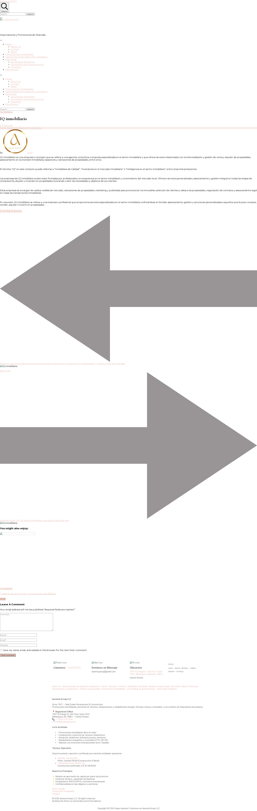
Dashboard (133, 686)
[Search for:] (13, 14)
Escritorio (144, 686)
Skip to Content (8, 1)
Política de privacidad (90, 689)
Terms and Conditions (166, 689)
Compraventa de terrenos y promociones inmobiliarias (28, 593)
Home (167, 686)
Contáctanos (11, 211)
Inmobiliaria (6, 112)
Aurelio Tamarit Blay (68, 758)
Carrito (104, 686)
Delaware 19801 (154, 674)
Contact (15, 49)
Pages (8, 44)
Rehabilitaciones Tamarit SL (72, 763)
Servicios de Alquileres (23, 62)
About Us (16, 47)
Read (3, 599)
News (14, 52)
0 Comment (6, 125)
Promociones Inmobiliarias (19, 54)
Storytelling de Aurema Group (27, 64)
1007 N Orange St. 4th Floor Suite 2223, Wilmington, (146, 672)
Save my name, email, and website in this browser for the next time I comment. (45, 650)
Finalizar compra (156, 686)
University (16, 67)
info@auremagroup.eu (65, 722)
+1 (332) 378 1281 (64, 719)
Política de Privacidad (62, 791)
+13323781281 (74, 667)
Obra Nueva (11, 69)
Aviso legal (11, 59)
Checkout (113, 686)
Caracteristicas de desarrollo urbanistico (26, 57)
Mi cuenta (175, 686)
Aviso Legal (57, 788)
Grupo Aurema (15, 27)
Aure (30, 152)
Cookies (56, 794)
